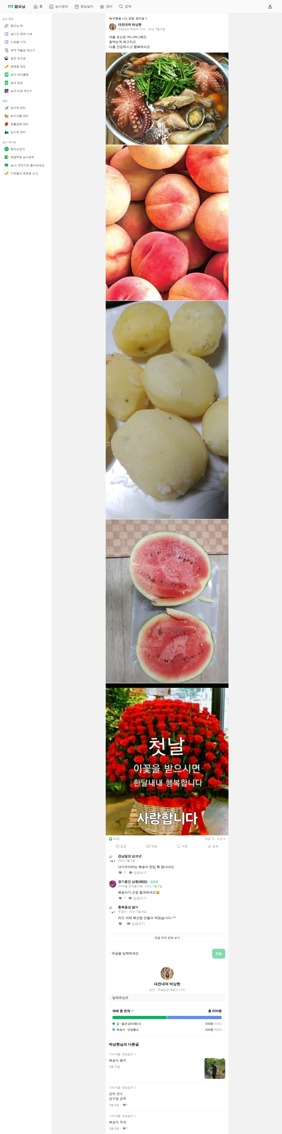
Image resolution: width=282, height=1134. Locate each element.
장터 (109, 6)
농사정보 (61, 6)
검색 (128, 6)
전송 (218, 953)
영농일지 (86, 6)
